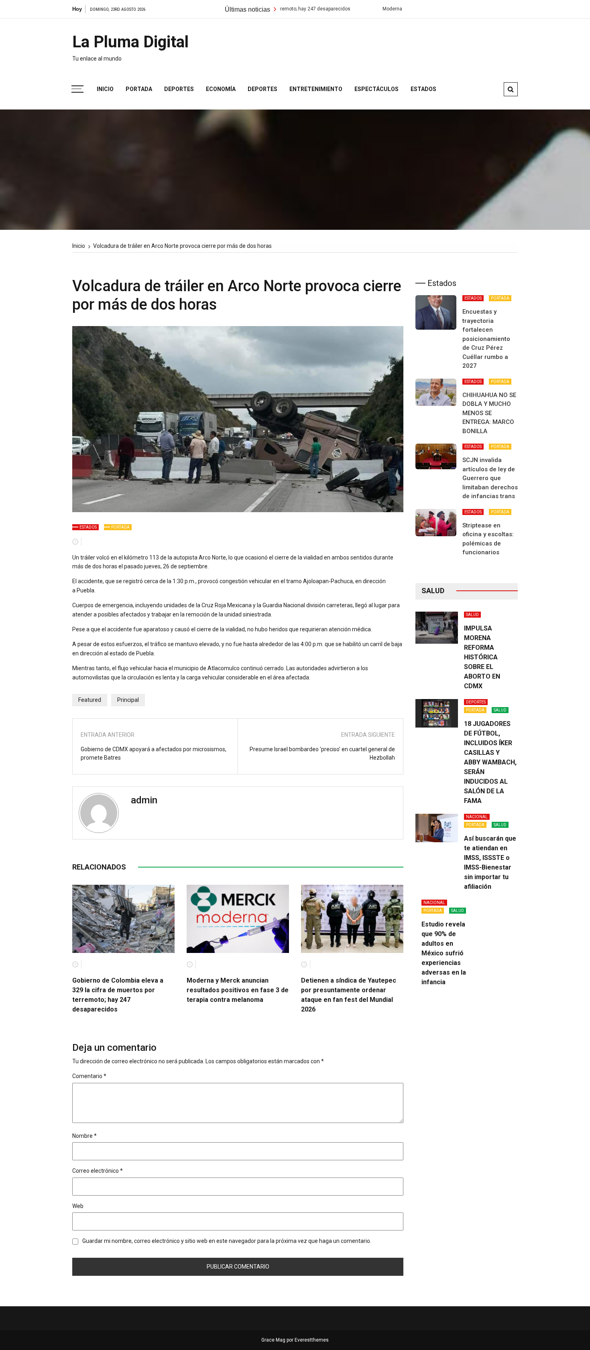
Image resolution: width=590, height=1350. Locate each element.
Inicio (105, 89)
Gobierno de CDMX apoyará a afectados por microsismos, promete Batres (153, 753)
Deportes (179, 89)
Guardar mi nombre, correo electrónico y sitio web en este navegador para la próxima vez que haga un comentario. (226, 1241)
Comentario (89, 1076)
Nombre (84, 1136)
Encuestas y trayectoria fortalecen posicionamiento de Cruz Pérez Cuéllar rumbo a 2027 (486, 338)
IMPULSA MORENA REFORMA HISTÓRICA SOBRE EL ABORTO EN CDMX (482, 657)
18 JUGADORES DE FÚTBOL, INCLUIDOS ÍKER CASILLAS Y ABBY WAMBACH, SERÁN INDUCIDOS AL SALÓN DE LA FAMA (490, 762)
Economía (221, 89)
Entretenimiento (315, 89)
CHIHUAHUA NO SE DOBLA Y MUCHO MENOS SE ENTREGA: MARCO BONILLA (489, 413)
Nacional (477, 817)
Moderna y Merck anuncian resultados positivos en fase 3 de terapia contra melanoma (238, 990)
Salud (472, 614)
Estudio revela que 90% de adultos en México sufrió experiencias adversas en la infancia (443, 953)
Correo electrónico (97, 1171)
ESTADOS (88, 527)
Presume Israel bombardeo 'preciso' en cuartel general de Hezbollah (322, 753)
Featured (89, 700)
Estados (423, 89)
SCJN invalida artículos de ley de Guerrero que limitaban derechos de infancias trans (490, 478)
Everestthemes (312, 1340)
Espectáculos (376, 89)
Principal (128, 700)
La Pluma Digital (130, 41)
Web (77, 1206)
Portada (139, 89)
